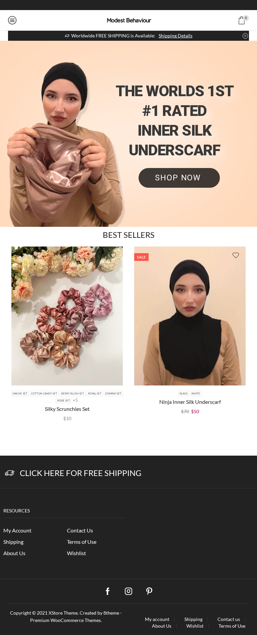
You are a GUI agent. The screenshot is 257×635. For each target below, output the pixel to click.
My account (157, 619)
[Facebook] (117, 5)
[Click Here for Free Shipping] (10, 473)
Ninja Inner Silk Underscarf (190, 402)
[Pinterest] (149, 591)
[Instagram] (128, 5)
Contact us (229, 619)
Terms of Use (81, 541)
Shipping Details (175, 35)
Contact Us (80, 530)
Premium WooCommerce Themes (65, 620)
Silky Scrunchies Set (67, 409)
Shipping (13, 541)
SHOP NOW (179, 177)
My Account (17, 530)
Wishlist (76, 553)
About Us (14, 553)
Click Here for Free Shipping (81, 473)
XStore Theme (63, 613)
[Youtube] (140, 5)
